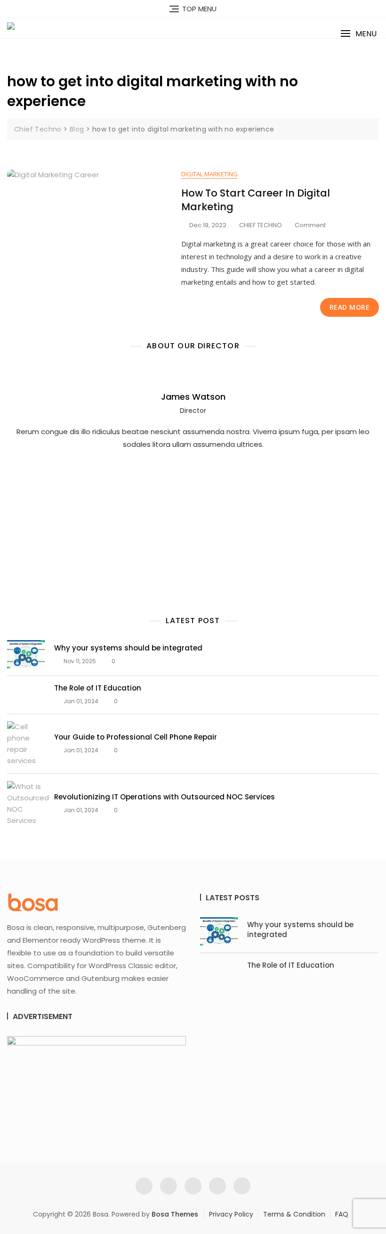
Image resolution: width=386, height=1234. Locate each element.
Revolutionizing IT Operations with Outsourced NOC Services (164, 797)
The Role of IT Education (97, 688)
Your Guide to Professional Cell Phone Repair (135, 737)
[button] (358, 33)
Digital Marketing (209, 174)
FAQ (341, 1214)
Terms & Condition (294, 1214)
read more (350, 307)
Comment (310, 225)
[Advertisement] (195, 514)
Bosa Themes (175, 1214)
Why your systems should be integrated (128, 648)
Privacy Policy (231, 1214)
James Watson (193, 397)
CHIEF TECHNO (260, 225)
